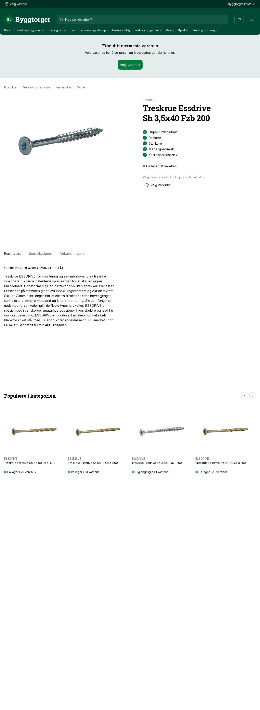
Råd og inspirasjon (205, 30)
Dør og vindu (57, 30)
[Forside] (27, 19)
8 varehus (169, 166)
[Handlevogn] (239, 19)
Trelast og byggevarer (29, 30)
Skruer (81, 87)
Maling (170, 30)
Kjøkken (183, 30)
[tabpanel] (60, 296)
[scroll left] (244, 396)
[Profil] (251, 19)
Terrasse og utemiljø (93, 30)
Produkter (10, 87)
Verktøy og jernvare (147, 30)
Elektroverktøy (120, 30)
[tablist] (60, 253)
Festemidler (63, 87)
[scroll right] (252, 396)
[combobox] (142, 19)
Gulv (7, 30)
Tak (72, 30)
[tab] (13, 253)
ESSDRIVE (149, 100)
